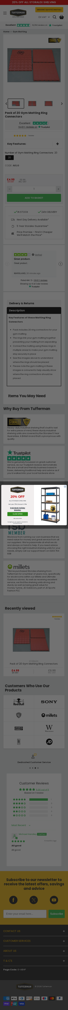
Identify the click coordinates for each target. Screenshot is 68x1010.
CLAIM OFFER (17, 514)
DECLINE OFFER (18, 518)
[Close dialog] (65, 486)
